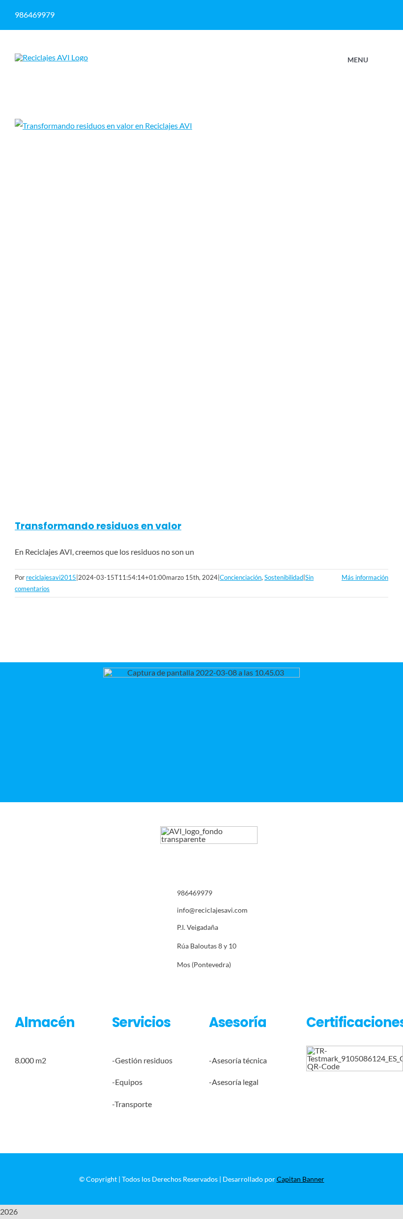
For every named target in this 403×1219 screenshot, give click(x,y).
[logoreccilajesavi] (51, 57)
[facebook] (213, 15)
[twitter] (178, 986)
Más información (365, 577)
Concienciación (240, 577)
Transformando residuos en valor (98, 526)
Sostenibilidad (283, 577)
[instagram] (193, 986)
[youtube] (224, 986)
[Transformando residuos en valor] (201, 312)
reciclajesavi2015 (51, 577)
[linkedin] (232, 15)
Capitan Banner (300, 1179)
